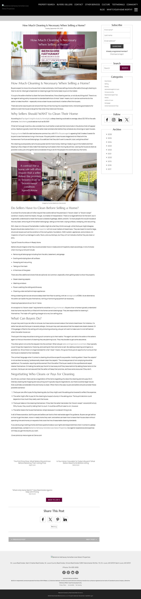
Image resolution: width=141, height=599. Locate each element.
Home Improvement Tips (111, 106)
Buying (106, 86)
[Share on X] (50, 519)
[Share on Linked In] (65, 519)
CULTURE (106, 4)
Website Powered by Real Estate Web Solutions (70, 592)
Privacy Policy (62, 585)
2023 (110, 146)
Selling (55, 527)
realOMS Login (89, 596)
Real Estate (108, 81)
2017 (109, 169)
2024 (110, 142)
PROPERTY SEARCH (46, 4)
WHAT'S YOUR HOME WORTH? (119, 9)
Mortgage (107, 103)
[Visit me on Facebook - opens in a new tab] (107, 120)
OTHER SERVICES (92, 4)
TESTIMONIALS (118, 4)
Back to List (53, 500)
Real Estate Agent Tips (111, 95)
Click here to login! (117, 54)
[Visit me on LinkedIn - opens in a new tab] (120, 120)
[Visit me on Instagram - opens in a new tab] (113, 120)
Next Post (90, 539)
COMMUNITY (132, 4)
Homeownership (109, 92)
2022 (110, 150)
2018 (109, 165)
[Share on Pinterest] (57, 519)
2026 (110, 134)
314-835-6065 (74, 567)
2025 (110, 138)
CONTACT (78, 4)
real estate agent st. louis (112, 89)
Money (106, 97)
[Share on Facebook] (43, 519)
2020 (110, 157)
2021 (109, 153)
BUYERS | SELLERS (64, 4)
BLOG (102, 9)
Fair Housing (79, 585)
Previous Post (18, 539)
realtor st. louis (109, 100)
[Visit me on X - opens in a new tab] (127, 120)
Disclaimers (82, 596)
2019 (109, 161)
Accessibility (71, 585)
